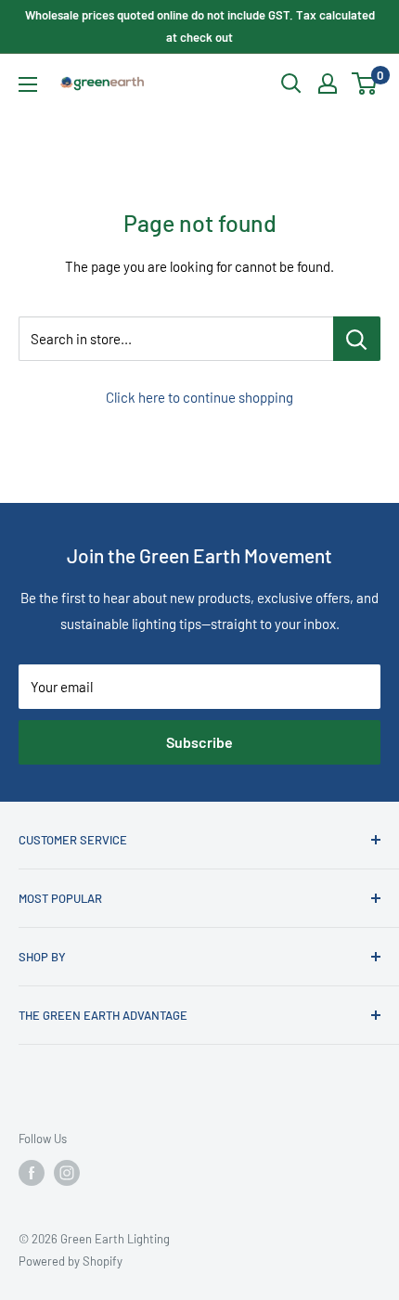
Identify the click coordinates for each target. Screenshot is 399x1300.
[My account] (327, 83)
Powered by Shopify (70, 1261)
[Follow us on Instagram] (67, 1173)
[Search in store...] (356, 338)
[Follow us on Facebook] (32, 1173)
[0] (365, 83)
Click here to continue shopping (199, 397)
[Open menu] (28, 84)
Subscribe (199, 742)
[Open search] (291, 83)
